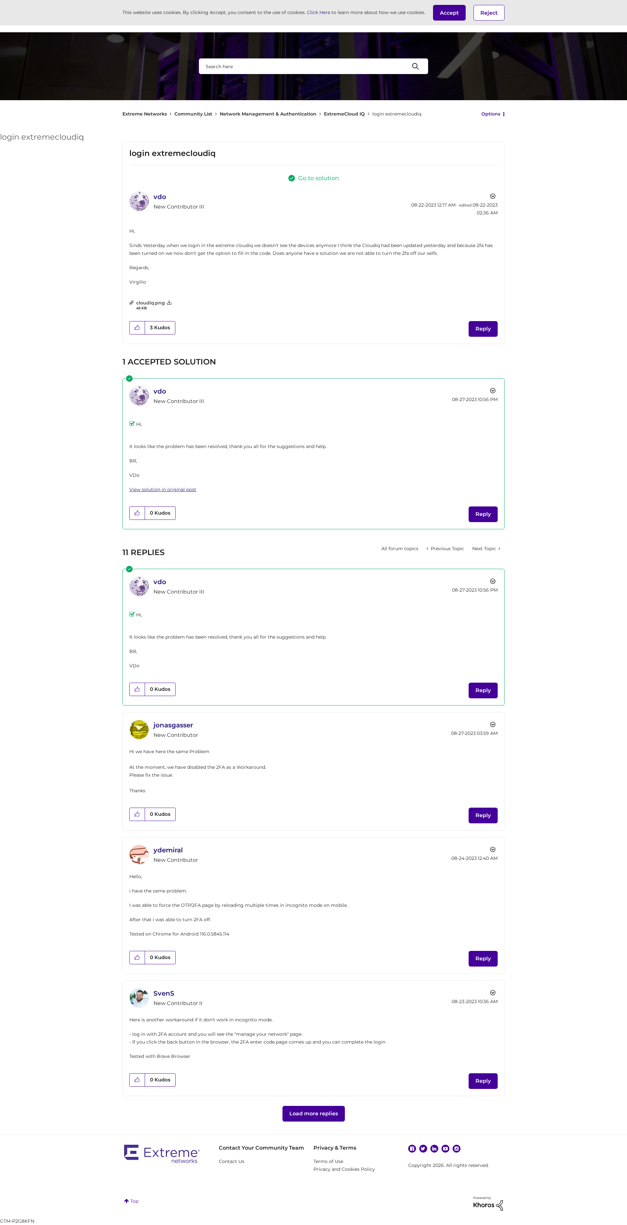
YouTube (445, 1149)
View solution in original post (162, 489)
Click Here (318, 12)
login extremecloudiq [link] (396, 114)
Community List (193, 114)
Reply (483, 329)
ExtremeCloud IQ (344, 114)
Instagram (456, 1149)
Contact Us (231, 1161)
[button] (449, 13)
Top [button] (134, 1201)
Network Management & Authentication (268, 114)
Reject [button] (489, 13)
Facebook (412, 1149)
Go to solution (318, 178)
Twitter (423, 1149)
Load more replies (313, 1113)
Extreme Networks (144, 114)
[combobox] (313, 66)
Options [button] (490, 114)
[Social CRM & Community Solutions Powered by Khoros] (488, 1203)
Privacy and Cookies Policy (344, 1169)
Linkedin (434, 1149)
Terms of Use (328, 1161)
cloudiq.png (150, 303)
